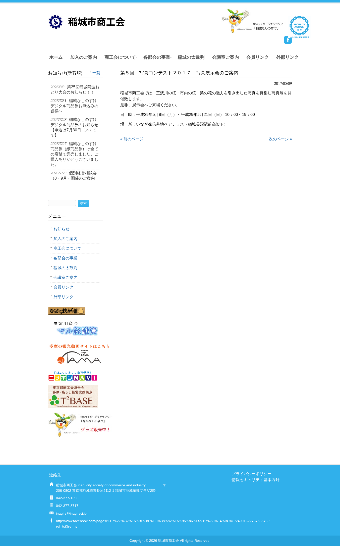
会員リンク (257, 57)
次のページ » (280, 139)
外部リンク (287, 57)
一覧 (96, 73)
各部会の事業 (156, 57)
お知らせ (61, 229)
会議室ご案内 (225, 57)
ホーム (56, 57)
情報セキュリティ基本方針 (256, 480)
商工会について (120, 57)
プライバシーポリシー (252, 474)
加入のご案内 (83, 57)
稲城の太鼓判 (191, 57)
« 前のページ (131, 139)
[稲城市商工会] (167, 31)
